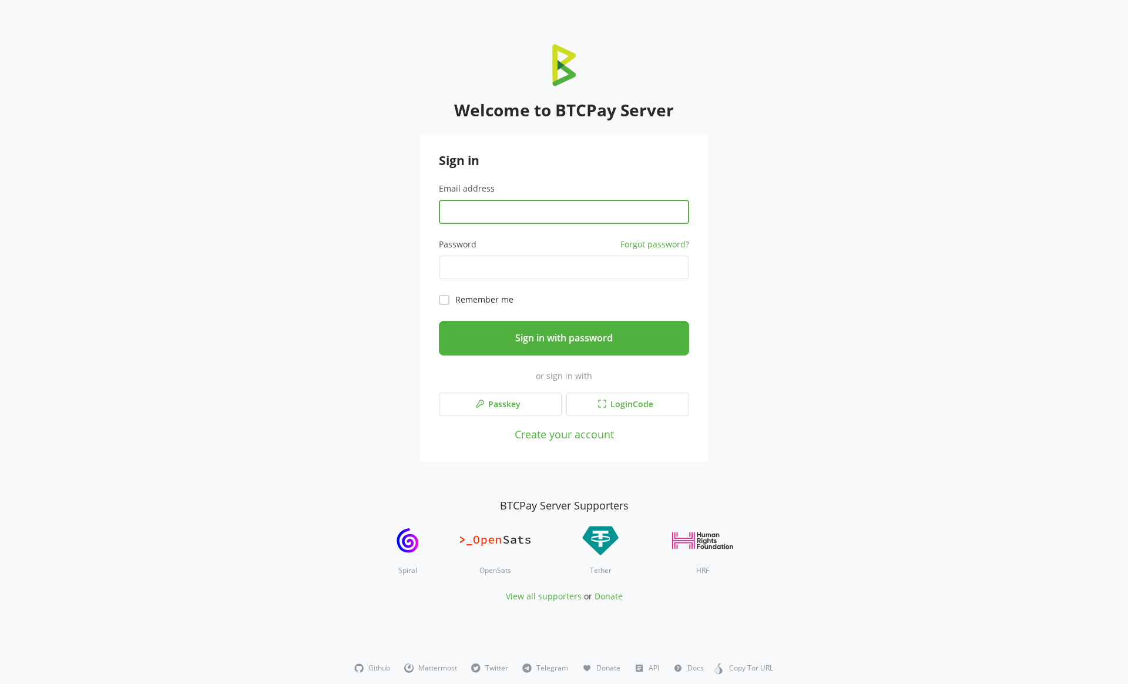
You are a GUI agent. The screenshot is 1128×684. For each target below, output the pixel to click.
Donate (609, 596)
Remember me (484, 299)
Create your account (564, 434)
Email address (467, 188)
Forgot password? (654, 244)
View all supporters (544, 596)
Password (457, 244)
